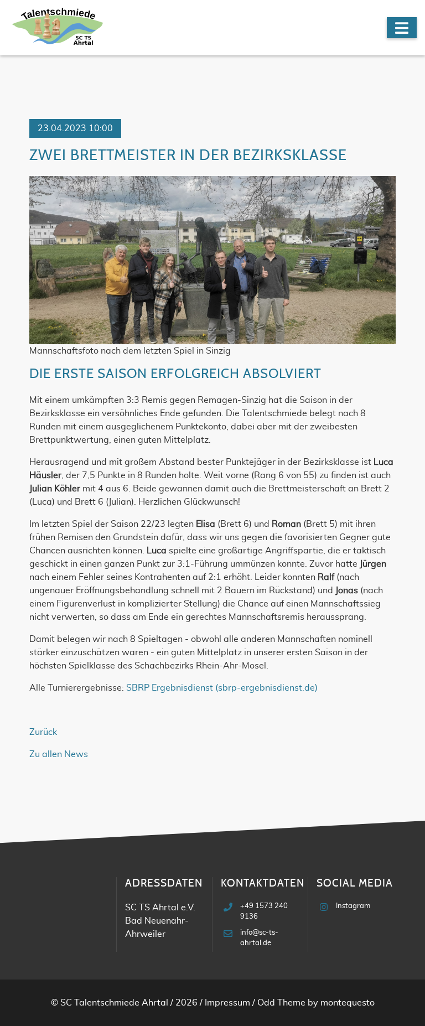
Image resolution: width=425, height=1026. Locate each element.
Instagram (353, 906)
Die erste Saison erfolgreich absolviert (175, 374)
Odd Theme (281, 1002)
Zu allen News (58, 754)
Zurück (43, 732)
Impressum (227, 1002)
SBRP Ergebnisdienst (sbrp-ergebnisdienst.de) (222, 687)
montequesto (347, 1002)
